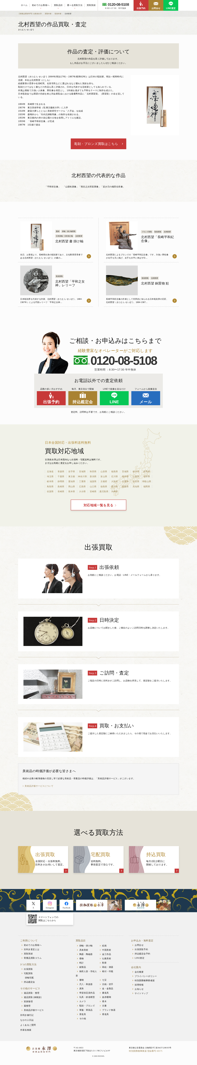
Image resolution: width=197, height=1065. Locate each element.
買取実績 (91, 5)
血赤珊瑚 (106, 997)
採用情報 (139, 985)
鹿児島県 (103, 491)
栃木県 (136, 471)
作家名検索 (25, 1030)
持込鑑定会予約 (142, 954)
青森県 (61, 471)
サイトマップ (141, 993)
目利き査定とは (31, 949)
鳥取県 (50, 486)
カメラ (82, 1001)
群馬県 (146, 471)
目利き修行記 (27, 1015)
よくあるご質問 (28, 1025)
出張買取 (28, 969)
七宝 (104, 980)
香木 (104, 1001)
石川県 (114, 476)
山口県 (93, 486)
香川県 (114, 486)
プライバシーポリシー (146, 976)
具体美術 (83, 950)
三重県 (82, 481)
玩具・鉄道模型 (87, 997)
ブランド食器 (108, 1010)
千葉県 (61, 476)
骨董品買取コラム (33, 958)
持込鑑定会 (83, 402)
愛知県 (71, 481)
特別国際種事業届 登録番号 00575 (145, 1051)
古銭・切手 (107, 984)
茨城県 (125, 471)
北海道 (50, 471)
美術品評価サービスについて (39, 786)
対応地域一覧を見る (99, 505)
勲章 (104, 963)
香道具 (105, 1014)
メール (146, 402)
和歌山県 (146, 481)
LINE (114, 402)
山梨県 (136, 476)
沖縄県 (114, 491)
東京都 (71, 476)
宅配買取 (28, 973)
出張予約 (141, 8)
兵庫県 (125, 481)
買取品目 (58, 5)
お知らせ (139, 989)
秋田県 (93, 471)
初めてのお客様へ (41, 5)
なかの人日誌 (27, 1020)
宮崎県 (93, 491)
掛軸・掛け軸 (86, 945)
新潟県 (93, 476)
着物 (81, 958)
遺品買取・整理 (31, 993)
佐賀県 (50, 491)
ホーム (24, 5)
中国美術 (106, 950)
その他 (82, 1018)
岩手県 (71, 471)
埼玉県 (50, 476)
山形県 (104, 471)
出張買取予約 (141, 949)
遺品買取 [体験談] (32, 997)
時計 (81, 963)
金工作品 (106, 954)
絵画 (104, 945)
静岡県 (61, 481)
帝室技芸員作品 (87, 993)
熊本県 (71, 491)
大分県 (82, 491)
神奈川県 (82, 476)
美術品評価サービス (34, 1010)
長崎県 (61, 491)
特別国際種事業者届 (145, 980)
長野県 (146, 476)
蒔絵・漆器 (107, 967)
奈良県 (136, 481)
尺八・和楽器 (86, 984)
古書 (104, 1006)
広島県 (82, 486)
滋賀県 (93, 481)
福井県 (125, 476)
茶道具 (82, 1014)
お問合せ (156, 8)
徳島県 (104, 486)
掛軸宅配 (29, 978)
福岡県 (146, 486)
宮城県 (82, 471)
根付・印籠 (107, 971)
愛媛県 (125, 486)
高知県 (136, 486)
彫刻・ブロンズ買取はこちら (96, 144)
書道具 (105, 993)
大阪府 (114, 481)
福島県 (114, 471)
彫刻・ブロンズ (87, 1006)
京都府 (104, 481)
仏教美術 (106, 958)
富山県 (104, 476)
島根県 (61, 486)
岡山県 (71, 486)
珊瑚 (81, 980)
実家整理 (28, 1001)
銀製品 (82, 967)
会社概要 (139, 972)
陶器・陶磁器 (86, 954)
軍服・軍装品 (86, 1010)
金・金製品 (107, 988)
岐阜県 (50, 481)
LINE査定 (171, 8)
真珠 (81, 988)
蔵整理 (27, 1006)
